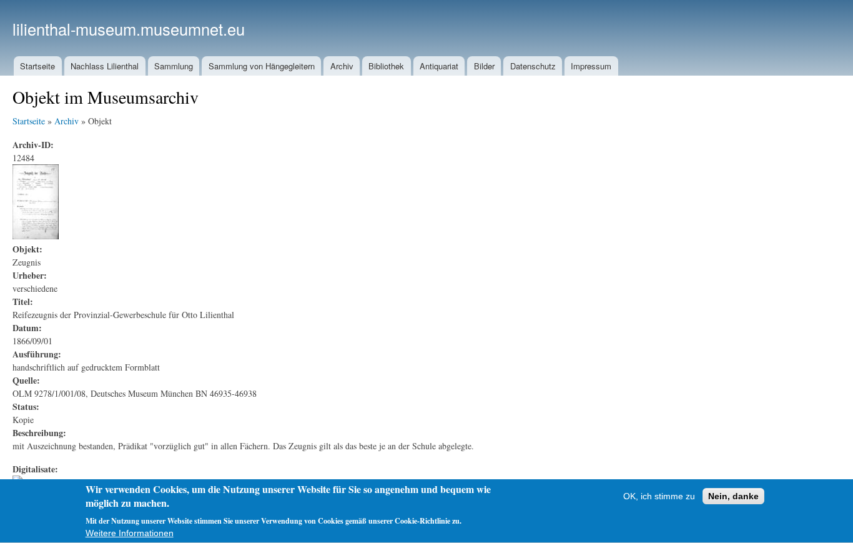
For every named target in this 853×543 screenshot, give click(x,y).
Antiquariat (439, 66)
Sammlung (173, 66)
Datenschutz (533, 66)
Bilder (484, 66)
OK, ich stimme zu (659, 496)
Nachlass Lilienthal (105, 66)
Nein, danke (733, 496)
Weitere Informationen (130, 534)
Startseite (37, 66)
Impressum (591, 66)
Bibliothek (386, 66)
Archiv (341, 66)
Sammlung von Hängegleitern (262, 66)
